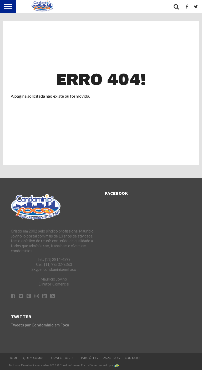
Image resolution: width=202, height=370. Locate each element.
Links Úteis (88, 358)
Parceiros (111, 358)
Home (13, 358)
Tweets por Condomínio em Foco (40, 325)
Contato (132, 358)
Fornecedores (61, 358)
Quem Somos (33, 358)
